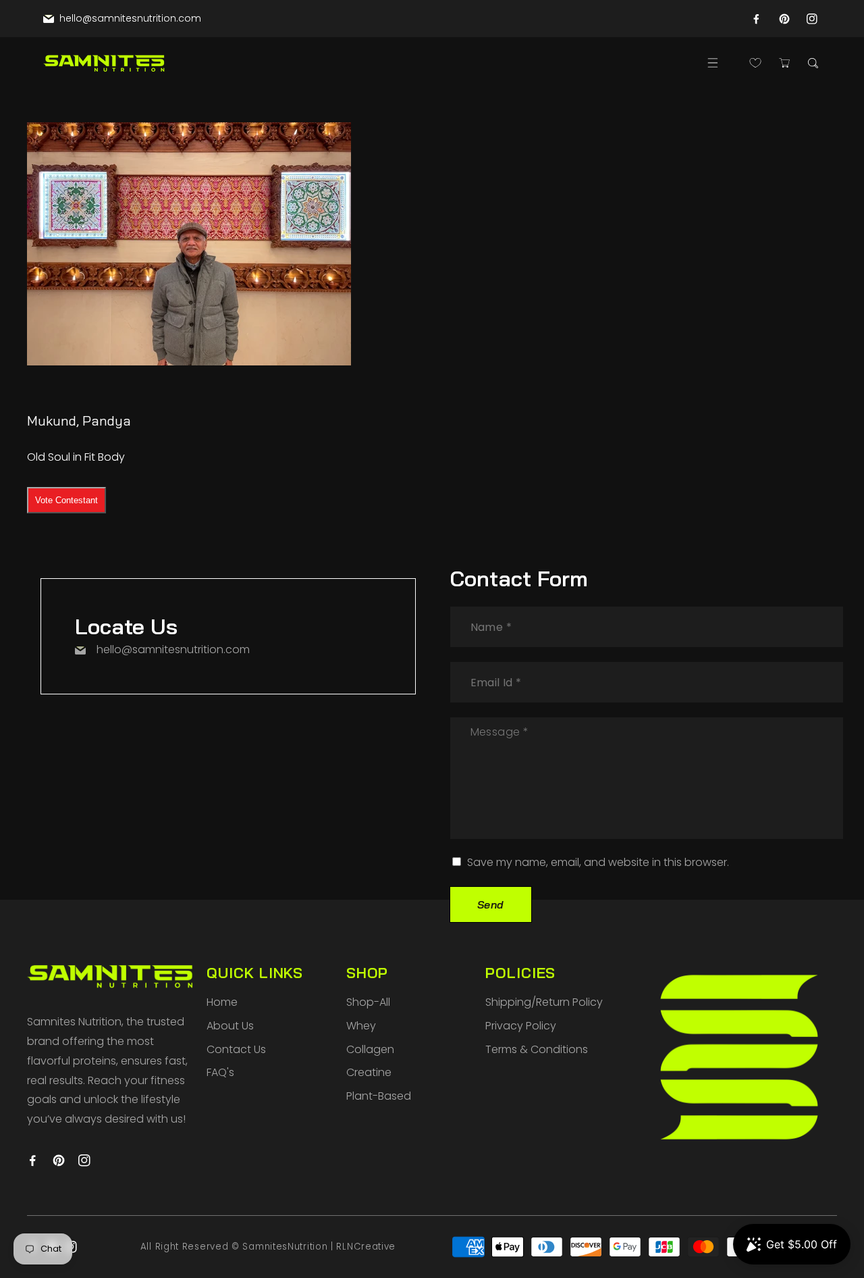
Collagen (370, 1049)
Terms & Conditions (536, 1049)
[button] (712, 63)
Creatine (369, 1072)
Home (222, 1002)
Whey (361, 1025)
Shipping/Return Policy (544, 1002)
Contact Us (236, 1049)
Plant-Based (378, 1096)
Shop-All (368, 1002)
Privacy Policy (520, 1025)
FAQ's (220, 1072)
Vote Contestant (66, 500)
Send (490, 904)
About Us (230, 1025)
